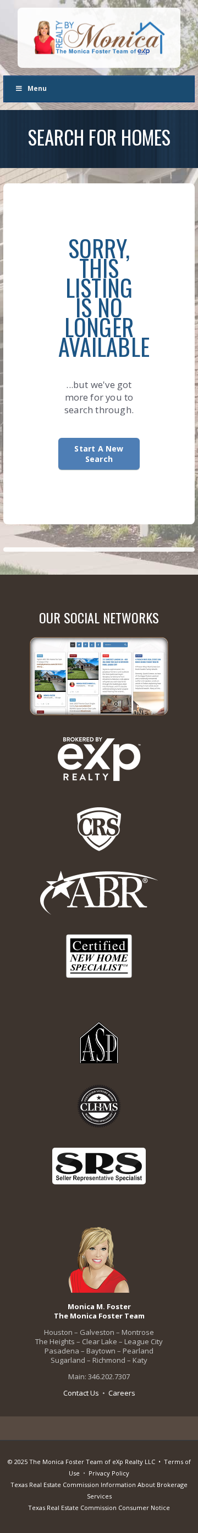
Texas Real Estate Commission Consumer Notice (99, 1507)
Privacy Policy (109, 1473)
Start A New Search (98, 453)
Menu (37, 88)
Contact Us (81, 1393)
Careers (121, 1393)
